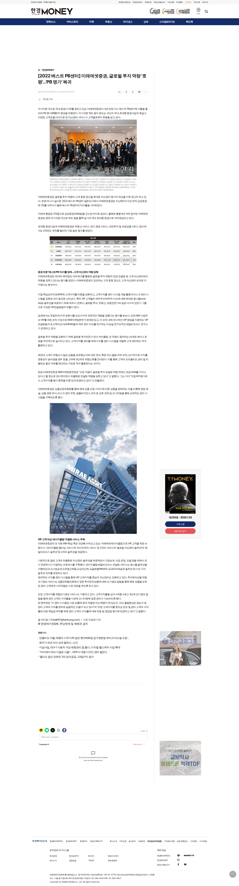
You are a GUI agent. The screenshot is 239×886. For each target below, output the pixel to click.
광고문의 (132, 841)
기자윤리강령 (169, 841)
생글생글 (72, 860)
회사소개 (113, 841)
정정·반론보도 (182, 841)
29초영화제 (112, 860)
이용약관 (141, 841)
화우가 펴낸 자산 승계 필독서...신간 (58, 642)
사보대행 (170, 2)
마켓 (91, 21)
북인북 (189, 21)
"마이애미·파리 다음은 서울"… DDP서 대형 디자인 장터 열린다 (73, 652)
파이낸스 (128, 21)
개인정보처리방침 (154, 841)
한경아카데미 (113, 856)
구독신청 (196, 2)
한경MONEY (48, 69)
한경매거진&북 (36, 2)
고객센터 (193, 841)
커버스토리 (72, 21)
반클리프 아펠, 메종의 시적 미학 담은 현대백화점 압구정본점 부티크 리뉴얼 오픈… (84, 638)
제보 (188, 2)
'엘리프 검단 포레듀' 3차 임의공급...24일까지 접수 (66, 656)
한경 (125, 2)
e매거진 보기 (180, 531)
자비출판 (179, 2)
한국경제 (53, 856)
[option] (170, 11)
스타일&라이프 (167, 21)
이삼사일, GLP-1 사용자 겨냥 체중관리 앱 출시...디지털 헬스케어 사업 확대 (79, 647)
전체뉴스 (50, 21)
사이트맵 (203, 841)
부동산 (108, 21)
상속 (146, 21)
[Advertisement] (119, 46)
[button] (198, 11)
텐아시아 (53, 860)
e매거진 (205, 2)
